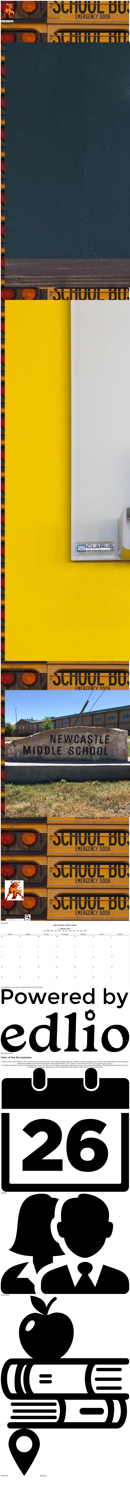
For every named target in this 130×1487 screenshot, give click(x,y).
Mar (52, 930)
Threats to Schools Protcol (17, 838)
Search (3, 919)
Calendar (4, 1193)
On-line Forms (13, 676)
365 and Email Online (16, 665)
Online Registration (11, 908)
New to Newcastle (15, 821)
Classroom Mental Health (17, 678)
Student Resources (15, 823)
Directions (43, 1475)
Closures (12, 827)
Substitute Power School (17, 671)
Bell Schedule (13, 34)
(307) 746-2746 (37, 987)
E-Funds (11, 836)
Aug (70, 930)
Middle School (13, 292)
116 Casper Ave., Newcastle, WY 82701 (14, 987)
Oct (77, 930)
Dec (85, 930)
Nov (81, 930)
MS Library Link (14, 682)
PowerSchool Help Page (17, 834)
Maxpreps (12, 877)
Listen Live (12, 879)
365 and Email (13, 828)
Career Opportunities (15, 32)
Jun (63, 930)
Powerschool (13, 832)
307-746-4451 (107, 1063)
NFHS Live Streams (15, 874)
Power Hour (13, 41)
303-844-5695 (50, 1067)
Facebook (4, 911)
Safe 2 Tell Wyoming (16, 687)
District (7, 906)
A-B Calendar (13, 293)
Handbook (12, 30)
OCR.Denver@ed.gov (95, 1067)
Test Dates (12, 295)
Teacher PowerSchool (16, 669)
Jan (44, 930)
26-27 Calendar (14, 299)
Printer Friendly (71, 925)
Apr (55, 930)
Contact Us (12, 38)
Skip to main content (7, 2)
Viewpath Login (14, 685)
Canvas (11, 674)
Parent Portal (5, 1295)
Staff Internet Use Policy (17, 672)
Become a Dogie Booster (17, 876)
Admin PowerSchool (15, 667)
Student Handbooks (15, 825)
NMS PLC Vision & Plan (17, 39)
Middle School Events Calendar (19, 297)
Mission (11, 28)
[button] (8, 25)
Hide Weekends (59, 925)
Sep (74, 930)
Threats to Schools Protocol (18, 863)
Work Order (13, 689)
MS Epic (12, 683)
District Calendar (14, 680)
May (59, 930)
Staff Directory (13, 36)
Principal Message (15, 27)
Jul (67, 930)
